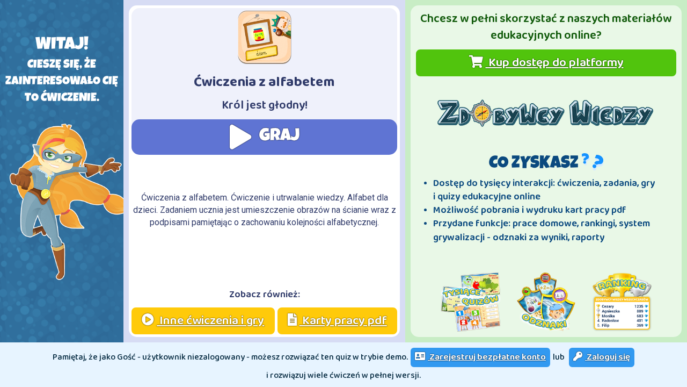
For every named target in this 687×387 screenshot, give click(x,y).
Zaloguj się (607, 357)
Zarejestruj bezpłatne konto (487, 357)
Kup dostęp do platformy (555, 63)
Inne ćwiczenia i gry (210, 321)
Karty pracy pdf (343, 321)
